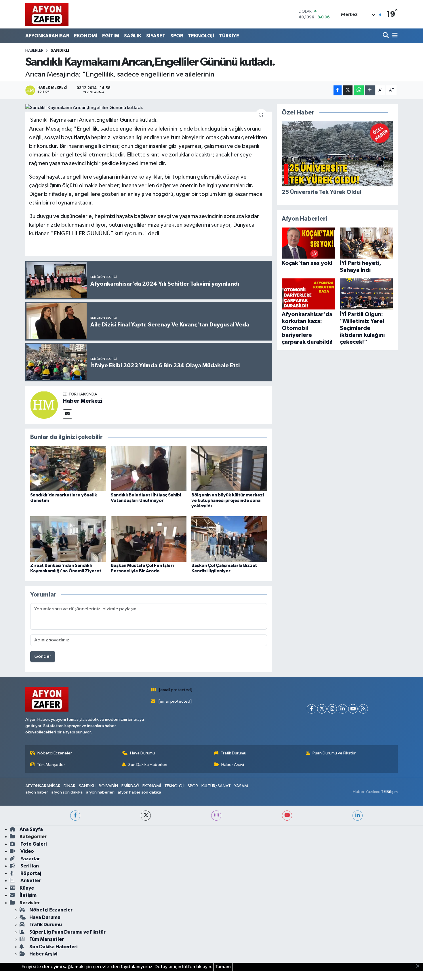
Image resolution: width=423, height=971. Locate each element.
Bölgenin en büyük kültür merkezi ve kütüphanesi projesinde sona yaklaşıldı (227, 500)
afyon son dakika (67, 792)
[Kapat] (419, 966)
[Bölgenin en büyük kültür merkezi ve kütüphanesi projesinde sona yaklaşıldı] (229, 468)
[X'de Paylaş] (347, 90)
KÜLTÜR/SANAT (216, 786)
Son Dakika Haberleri (147, 764)
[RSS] (363, 709)
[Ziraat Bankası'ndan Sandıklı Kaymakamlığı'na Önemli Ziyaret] (68, 538)
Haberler (34, 51)
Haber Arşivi (232, 764)
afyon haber (36, 792)
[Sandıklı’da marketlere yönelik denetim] (68, 468)
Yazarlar (30, 858)
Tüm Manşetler (51, 764)
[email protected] (175, 690)
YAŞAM (241, 786)
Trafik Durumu (233, 753)
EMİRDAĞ (130, 786)
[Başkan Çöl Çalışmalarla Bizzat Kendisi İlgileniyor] (229, 538)
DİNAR (69, 786)
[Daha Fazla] (370, 90)
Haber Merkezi (82, 401)
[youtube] (287, 816)
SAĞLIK (132, 35)
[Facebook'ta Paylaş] (338, 90)
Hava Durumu (142, 753)
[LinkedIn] (342, 709)
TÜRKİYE (229, 35)
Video (27, 851)
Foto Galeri (33, 844)
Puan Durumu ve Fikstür (334, 753)
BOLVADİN (108, 786)
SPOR (176, 35)
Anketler (30, 880)
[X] (322, 709)
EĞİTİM (110, 35)
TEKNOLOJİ (201, 35)
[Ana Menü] (394, 36)
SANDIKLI (60, 51)
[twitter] (146, 816)
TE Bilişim (389, 792)
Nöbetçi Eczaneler (54, 753)
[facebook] (75, 816)
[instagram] (216, 816)
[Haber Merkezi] (44, 404)
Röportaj (30, 873)
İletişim (28, 895)
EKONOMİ (85, 35)
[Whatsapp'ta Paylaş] (359, 90)
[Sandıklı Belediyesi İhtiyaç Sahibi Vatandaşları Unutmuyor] (148, 468)
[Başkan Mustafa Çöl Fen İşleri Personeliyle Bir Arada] (148, 538)
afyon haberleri (100, 792)
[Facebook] (311, 709)
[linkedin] (357, 816)
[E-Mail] (67, 414)
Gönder (42, 656)
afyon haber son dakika (139, 792)
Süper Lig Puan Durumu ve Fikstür (67, 932)
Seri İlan (29, 865)
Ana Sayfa (31, 829)
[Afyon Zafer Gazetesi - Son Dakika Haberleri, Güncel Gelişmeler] (46, 14)
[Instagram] (332, 709)
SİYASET (155, 35)
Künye (27, 888)
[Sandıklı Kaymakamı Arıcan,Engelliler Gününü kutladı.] (148, 108)
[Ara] (386, 36)
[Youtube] (353, 709)
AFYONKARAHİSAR (47, 35)
